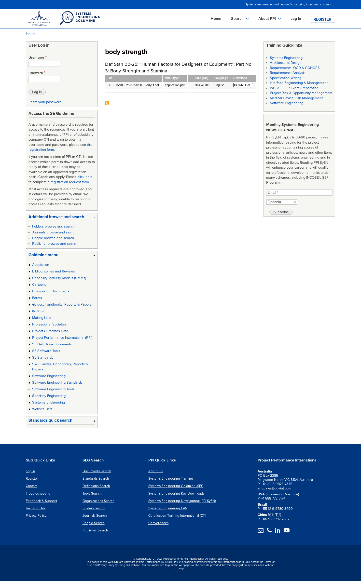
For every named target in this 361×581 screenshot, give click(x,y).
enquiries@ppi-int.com (274, 488)
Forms (37, 298)
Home (216, 18)
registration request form (70, 182)
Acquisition (40, 265)
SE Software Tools (46, 351)
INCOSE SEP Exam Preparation (294, 88)
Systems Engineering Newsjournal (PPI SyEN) (182, 501)
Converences (158, 523)
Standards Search (96, 478)
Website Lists (42, 409)
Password (35, 73)
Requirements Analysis (287, 73)
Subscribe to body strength (107, 103)
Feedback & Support (41, 501)
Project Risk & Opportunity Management (301, 93)
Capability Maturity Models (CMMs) (59, 278)
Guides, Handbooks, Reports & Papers (62, 304)
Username (36, 58)
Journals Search (95, 515)
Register (322, 19)
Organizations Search (98, 501)
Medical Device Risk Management (296, 98)
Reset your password (44, 102)
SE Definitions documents (52, 344)
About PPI (155, 471)
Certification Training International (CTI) (177, 515)
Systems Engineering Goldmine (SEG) (176, 486)
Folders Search (94, 508)
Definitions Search (96, 486)
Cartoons (39, 285)
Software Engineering (49, 376)
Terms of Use (35, 508)
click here (85, 177)
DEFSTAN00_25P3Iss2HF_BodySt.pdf (133, 85)
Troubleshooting (38, 493)
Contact (31, 486)
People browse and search (53, 238)
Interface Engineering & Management (299, 83)
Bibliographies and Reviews (53, 271)
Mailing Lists (41, 318)
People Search (94, 523)
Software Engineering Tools (53, 389)
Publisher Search (95, 530)
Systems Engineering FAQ (167, 508)
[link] (61, 218)
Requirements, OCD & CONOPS (295, 68)
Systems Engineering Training (170, 478)
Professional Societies (49, 324)
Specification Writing (285, 78)
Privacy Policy (36, 515)
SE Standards (42, 357)
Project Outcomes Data (50, 331)
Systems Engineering (48, 402)
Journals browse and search (54, 232)
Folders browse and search (53, 226)
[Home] (64, 19)
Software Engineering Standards (57, 382)
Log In (296, 18)
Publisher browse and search (55, 244)
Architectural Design (285, 63)
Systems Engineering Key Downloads (176, 493)
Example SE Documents (50, 291)
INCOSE (38, 311)
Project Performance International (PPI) (62, 338)
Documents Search (97, 471)
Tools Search (92, 493)
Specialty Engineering (49, 396)
